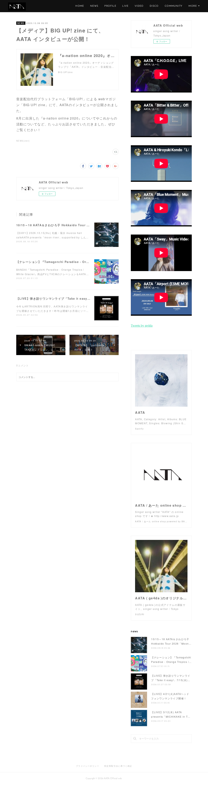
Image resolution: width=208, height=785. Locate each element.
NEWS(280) (23, 140)
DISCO (154, 6)
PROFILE (110, 6)
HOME (79, 6)
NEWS (94, 6)
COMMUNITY (174, 6)
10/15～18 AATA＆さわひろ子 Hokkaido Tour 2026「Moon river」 (67, 225)
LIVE (125, 6)
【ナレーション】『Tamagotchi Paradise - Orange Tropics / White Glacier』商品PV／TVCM (87, 262)
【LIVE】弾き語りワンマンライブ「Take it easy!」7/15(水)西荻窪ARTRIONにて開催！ (80, 298)
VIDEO (139, 6)
